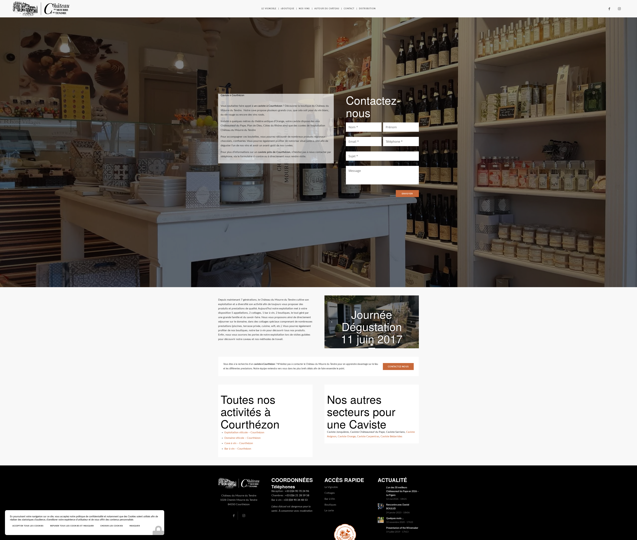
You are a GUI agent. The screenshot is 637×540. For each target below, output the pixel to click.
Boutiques (330, 504)
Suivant (411, 322)
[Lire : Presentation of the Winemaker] (381, 530)
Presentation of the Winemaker (402, 528)
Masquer (135, 526)
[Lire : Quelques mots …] (381, 520)
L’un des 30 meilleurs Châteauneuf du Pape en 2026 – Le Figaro (402, 491)
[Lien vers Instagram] (619, 9)
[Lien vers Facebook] (609, 9)
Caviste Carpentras (368, 436)
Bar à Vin (329, 499)
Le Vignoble (331, 487)
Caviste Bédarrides (391, 436)
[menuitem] (269, 8)
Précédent (332, 322)
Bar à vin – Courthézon (237, 448)
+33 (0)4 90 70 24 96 (297, 491)
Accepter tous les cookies (28, 526)
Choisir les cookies (111, 526)
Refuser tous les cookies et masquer (72, 526)
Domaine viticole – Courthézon (242, 438)
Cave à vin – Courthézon (238, 443)
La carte (329, 510)
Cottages (329, 493)
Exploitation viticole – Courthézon (244, 432)
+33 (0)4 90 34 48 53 (295, 500)
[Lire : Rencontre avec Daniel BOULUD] (381, 506)
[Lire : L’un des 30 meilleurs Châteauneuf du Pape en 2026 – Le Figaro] (381, 489)
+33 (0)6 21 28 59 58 (297, 495)
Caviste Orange (347, 436)
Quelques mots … (395, 518)
